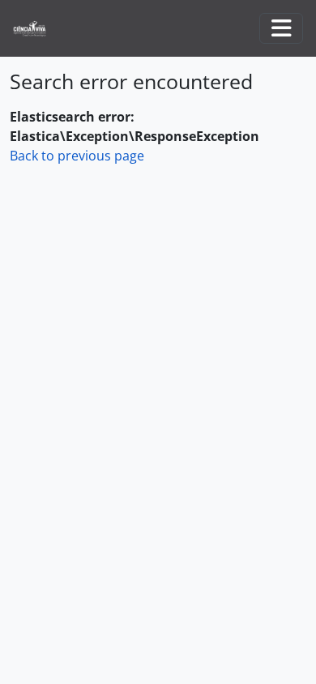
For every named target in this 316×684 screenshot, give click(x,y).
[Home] (36, 28)
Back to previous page (77, 156)
